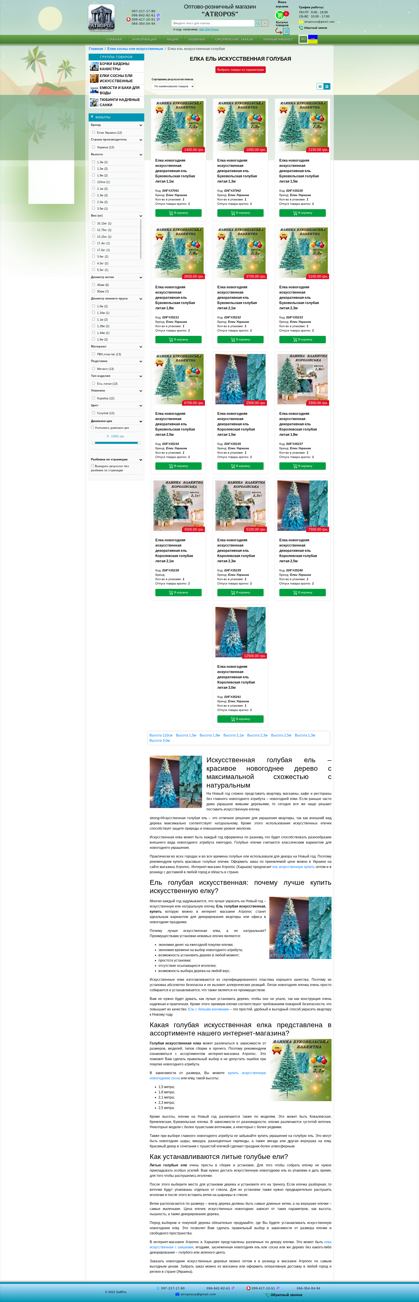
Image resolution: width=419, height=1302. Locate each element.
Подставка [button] (99, 361)
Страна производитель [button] (109, 139)
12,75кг (104, 230)
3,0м (102, 208)
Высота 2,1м (233, 735)
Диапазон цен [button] (101, 421)
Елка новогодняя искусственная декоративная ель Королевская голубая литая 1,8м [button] (298, 424)
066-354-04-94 (143, 23)
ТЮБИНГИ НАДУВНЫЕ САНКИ (120, 102)
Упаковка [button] (98, 390)
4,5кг (102, 263)
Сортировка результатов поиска (172, 79)
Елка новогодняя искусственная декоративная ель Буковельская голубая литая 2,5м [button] (175, 424)
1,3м (102, 162)
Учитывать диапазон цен (112, 427)
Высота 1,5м (186, 735)
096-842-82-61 (143, 15)
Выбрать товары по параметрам (240, 69)
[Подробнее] (178, 126)
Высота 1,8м (210, 735)
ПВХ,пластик (109, 354)
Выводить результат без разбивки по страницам (110, 468)
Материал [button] (98, 346)
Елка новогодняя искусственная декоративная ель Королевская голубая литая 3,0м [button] (236, 677)
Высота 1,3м (305, 735)
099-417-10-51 (143, 19)
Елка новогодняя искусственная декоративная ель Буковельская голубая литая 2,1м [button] (237, 297)
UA (313, 39)
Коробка (105, 398)
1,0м (102, 306)
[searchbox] (213, 23)
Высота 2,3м (257, 735)
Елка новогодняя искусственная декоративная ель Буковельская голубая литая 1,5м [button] (299, 171)
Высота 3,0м (159, 740)
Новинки (197, 39)
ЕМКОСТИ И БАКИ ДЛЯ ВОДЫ (120, 90)
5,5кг (102, 270)
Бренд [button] (96, 124)
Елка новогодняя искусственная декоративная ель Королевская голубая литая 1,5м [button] (236, 424)
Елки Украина (109, 132)
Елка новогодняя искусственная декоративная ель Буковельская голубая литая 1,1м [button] (175, 171)
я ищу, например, (196, 29)
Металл (105, 369)
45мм (103, 285)
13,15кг (104, 236)
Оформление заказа (234, 39)
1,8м (102, 175)
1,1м (102, 319)
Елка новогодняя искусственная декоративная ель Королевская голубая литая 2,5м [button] (298, 550)
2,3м (102, 195)
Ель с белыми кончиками (208, 1009)
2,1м (102, 188)
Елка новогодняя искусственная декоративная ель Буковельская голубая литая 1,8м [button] (175, 297)
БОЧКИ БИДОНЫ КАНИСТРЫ (114, 66)
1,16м (103, 312)
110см (103, 182)
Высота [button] (97, 154)
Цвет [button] (94, 405)
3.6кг (102, 256)
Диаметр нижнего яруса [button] (109, 298)
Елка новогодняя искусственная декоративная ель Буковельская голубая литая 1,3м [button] (237, 171)
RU (303, 39)
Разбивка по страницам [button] (109, 459)
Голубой (105, 413)
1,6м (102, 339)
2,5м (102, 202)
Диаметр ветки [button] (102, 277)
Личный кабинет (278, 39)
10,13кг (104, 223)
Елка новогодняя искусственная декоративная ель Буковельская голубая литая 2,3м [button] (299, 297)
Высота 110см (160, 735)
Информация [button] (144, 39)
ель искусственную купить (293, 867)
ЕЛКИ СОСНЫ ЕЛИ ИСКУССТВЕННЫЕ (116, 78)
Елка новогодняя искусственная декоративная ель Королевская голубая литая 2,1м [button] (174, 550)
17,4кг (103, 243)
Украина (105, 147)
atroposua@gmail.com (319, 21)
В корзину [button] (180, 212)
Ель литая (107, 383)
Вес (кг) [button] (97, 215)
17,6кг (103, 250)
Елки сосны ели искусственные (135, 49)
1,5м (102, 168)
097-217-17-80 (143, 11)
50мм (103, 291)
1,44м (103, 333)
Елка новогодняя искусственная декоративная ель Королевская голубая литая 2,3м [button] (236, 550)
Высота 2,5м (281, 735)
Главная (114, 39)
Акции (172, 39)
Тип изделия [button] (100, 376)
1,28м (103, 326)
